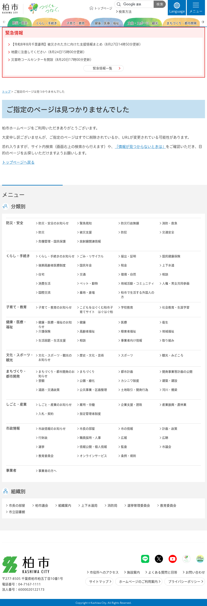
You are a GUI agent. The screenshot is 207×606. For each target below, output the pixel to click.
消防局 (112, 505)
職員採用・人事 (90, 437)
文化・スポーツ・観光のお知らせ (55, 358)
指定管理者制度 (90, 413)
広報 (124, 437)
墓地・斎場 (87, 292)
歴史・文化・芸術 (92, 355)
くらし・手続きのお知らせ (56, 256)
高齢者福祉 (87, 331)
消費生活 (44, 283)
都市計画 (127, 371)
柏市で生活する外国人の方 (137, 295)
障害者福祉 (128, 331)
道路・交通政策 (49, 389)
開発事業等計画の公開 (177, 371)
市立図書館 (17, 512)
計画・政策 (169, 428)
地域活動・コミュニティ (137, 283)
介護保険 (44, 331)
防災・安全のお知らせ (53, 223)
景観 (41, 380)
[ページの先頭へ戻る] (196, 544)
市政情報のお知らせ (52, 428)
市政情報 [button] (13, 428)
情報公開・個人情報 (93, 446)
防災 (41, 232)
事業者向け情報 (131, 340)
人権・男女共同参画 (175, 283)
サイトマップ (99, 581)
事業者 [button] (11, 470)
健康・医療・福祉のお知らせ (55, 324)
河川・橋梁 (169, 389)
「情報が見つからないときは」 (140, 146)
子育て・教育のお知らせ (55, 307)
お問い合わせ (195, 572)
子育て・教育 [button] (16, 307)
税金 (124, 265)
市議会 (166, 446)
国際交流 (44, 292)
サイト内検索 (119, 4)
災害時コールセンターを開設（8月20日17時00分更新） (52, 59)
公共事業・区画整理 (93, 389)
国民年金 (86, 265)
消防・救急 (169, 223)
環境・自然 (128, 274)
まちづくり (87, 371)
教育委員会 (46, 455)
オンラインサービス (93, 455)
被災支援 (86, 232)
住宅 (41, 274)
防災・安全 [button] (14, 223)
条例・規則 (128, 455)
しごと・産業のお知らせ (55, 404)
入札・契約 (46, 413)
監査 (124, 446)
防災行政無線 (130, 223)
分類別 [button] (18, 206)
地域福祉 (168, 331)
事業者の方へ (47, 470)
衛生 (165, 322)
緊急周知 (86, 223)
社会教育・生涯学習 (175, 307)
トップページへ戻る (18, 162)
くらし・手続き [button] (18, 256)
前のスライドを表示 (4, 22)
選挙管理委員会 (138, 505)
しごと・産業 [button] (16, 404)
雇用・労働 (87, 404)
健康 (83, 322)
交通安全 (168, 232)
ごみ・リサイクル (92, 256)
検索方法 (125, 11)
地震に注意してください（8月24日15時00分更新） (48, 52)
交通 (83, 274)
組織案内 (64, 505)
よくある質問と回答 (162, 572)
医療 (124, 322)
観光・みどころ (172, 355)
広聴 (165, 437)
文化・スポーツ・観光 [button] (20, 357)
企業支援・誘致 (131, 404)
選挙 (41, 446)
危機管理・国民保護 (52, 241)
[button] (196, 7)
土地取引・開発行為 (134, 389)
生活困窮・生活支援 (52, 340)
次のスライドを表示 (203, 22)
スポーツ (127, 355)
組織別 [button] (18, 491)
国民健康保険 (171, 256)
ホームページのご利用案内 (138, 581)
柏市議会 (41, 505)
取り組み (168, 340)
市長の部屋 (87, 428)
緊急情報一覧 (102, 68)
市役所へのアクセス (104, 572)
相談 (165, 274)
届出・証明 (128, 256)
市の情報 (127, 428)
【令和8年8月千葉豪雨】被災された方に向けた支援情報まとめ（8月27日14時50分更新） (77, 44)
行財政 (43, 437)
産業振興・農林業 (174, 404)
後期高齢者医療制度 (52, 265)
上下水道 (168, 265)
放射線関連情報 (90, 241)
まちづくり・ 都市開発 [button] (16, 374)
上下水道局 (89, 505)
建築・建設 (169, 380)
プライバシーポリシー (184, 581)
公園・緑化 (87, 380)
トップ (6, 91)
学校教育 (127, 307)
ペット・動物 (89, 283)
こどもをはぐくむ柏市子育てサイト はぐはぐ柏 (96, 310)
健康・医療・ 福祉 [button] (16, 324)
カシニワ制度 (130, 380)
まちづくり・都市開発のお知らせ (56, 374)
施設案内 (133, 572)
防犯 (124, 232)
